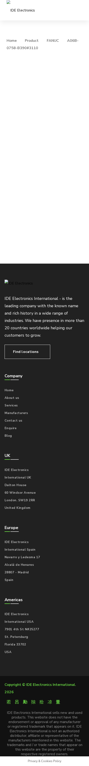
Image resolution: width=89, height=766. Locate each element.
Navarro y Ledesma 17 (22, 557)
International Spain (20, 550)
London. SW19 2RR (20, 500)
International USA (19, 622)
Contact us (13, 421)
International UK (18, 478)
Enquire (11, 428)
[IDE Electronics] (21, 10)
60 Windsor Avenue (20, 493)
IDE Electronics (17, 470)
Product (32, 40)
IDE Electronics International (50, 684)
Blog (8, 436)
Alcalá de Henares (19, 565)
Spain (9, 580)
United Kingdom (18, 508)
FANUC (53, 40)
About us (12, 398)
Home (12, 40)
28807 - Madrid (17, 572)
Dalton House (15, 485)
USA (8, 652)
